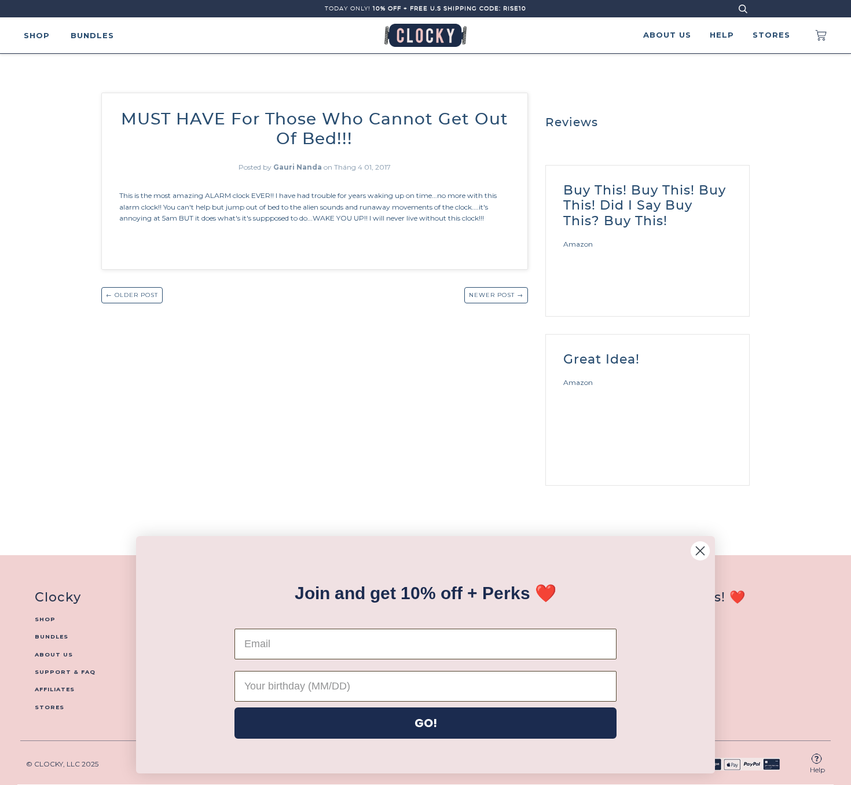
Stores (771, 34)
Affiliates (55, 689)
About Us (667, 34)
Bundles (92, 35)
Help (722, 34)
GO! (426, 723)
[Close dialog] (700, 551)
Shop (37, 35)
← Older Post (132, 295)
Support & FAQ (65, 672)
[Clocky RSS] (746, 124)
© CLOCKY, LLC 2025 (62, 764)
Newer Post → (496, 295)
